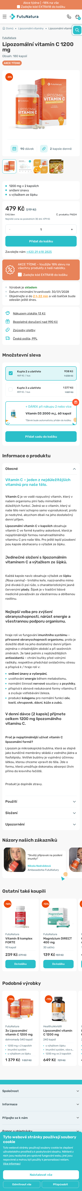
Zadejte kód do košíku (43, 7)
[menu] (5, 16)
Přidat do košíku (41, 241)
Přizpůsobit (60, 1184)
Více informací (11, 1163)
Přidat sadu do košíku (41, 436)
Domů (9, 28)
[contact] (69, 16)
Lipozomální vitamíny (31, 28)
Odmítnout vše (21, 1184)
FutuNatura (9, 37)
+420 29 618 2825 (39, 252)
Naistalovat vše (41, 1175)
